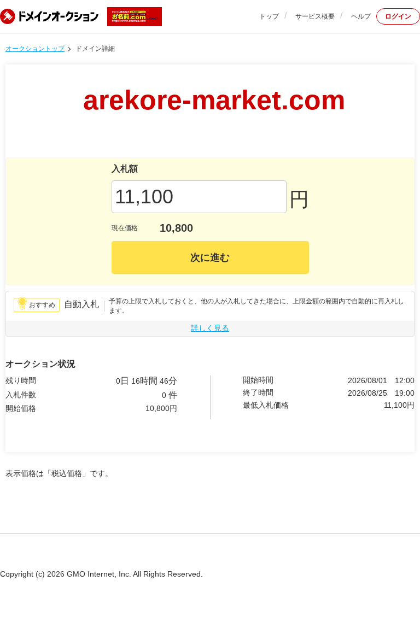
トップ (269, 16)
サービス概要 (315, 16)
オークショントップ (35, 48)
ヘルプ (361, 16)
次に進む (210, 257)
